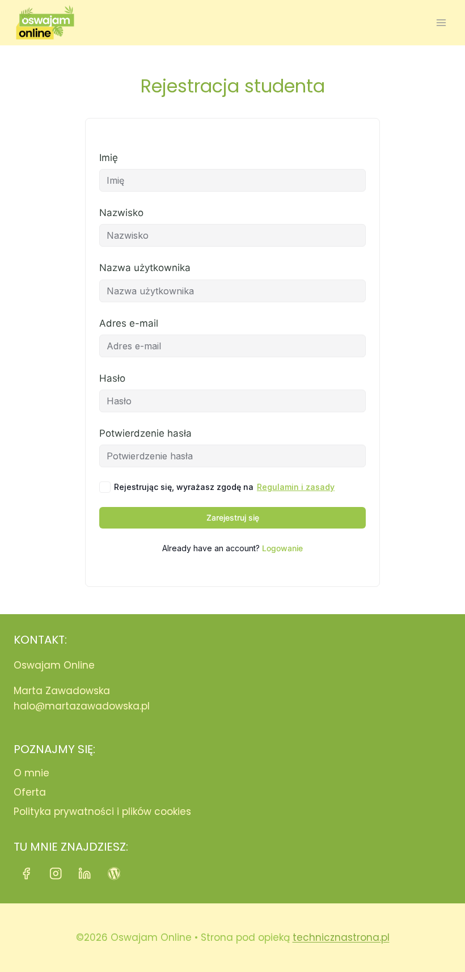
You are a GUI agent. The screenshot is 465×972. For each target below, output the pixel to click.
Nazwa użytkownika (145, 267)
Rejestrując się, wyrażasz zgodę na (224, 487)
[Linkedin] (85, 873)
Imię (108, 157)
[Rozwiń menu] (440, 22)
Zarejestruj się (232, 517)
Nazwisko (121, 212)
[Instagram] (56, 873)
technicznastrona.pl (341, 937)
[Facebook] (26, 873)
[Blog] (114, 873)
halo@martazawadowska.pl (82, 706)
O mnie (31, 773)
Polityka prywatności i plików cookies (102, 811)
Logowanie (282, 548)
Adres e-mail (128, 323)
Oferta (30, 792)
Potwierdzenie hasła (145, 433)
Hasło (112, 378)
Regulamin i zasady (296, 487)
